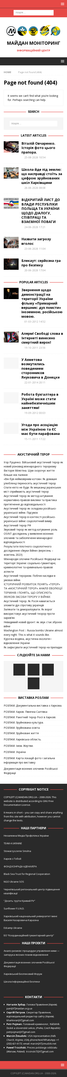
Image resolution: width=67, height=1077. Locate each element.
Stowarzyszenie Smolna (17, 851)
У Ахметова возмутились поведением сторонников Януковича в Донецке (40, 368)
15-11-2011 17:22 (34, 439)
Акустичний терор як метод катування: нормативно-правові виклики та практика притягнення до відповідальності (30, 500)
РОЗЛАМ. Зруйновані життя (21, 733)
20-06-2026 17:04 (34, 270)
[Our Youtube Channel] (19, 670)
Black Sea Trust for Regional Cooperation (27, 874)
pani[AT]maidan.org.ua (19, 1008)
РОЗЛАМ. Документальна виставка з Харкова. (33, 705)
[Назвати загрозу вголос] (11, 242)
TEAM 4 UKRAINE (13, 843)
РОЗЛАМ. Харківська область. (22, 739)
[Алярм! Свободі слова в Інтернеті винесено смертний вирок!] (11, 336)
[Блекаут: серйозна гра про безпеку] (11, 264)
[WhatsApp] (33, 683)
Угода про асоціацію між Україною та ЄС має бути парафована (40, 429)
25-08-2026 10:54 (34, 157)
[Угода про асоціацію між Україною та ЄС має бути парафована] (11, 428)
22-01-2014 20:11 (34, 382)
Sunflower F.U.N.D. (14, 908)
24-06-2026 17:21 (34, 227)
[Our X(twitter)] (48, 670)
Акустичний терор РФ (17, 525)
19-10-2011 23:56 (34, 347)
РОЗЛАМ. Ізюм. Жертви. (18, 745)
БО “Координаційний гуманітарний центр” (29, 935)
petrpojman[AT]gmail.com (21, 1032)
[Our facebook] (33, 670)
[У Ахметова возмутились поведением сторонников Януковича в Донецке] (11, 363)
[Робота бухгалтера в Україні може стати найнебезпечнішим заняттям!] (11, 398)
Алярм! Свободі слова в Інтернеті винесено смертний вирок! (42, 338)
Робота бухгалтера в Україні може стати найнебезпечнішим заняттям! (39, 401)
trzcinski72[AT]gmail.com (40, 1051)
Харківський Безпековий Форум (23, 974)
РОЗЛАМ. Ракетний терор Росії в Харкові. (30, 717)
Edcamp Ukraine (13, 928)
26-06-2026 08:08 (34, 188)
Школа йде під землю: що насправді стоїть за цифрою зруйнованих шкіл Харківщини (41, 176)
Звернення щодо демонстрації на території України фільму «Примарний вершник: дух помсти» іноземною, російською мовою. (42, 303)
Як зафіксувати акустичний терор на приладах (33, 647)
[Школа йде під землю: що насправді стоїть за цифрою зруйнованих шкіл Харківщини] (11, 173)
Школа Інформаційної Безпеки (22, 981)
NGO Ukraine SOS (14, 881)
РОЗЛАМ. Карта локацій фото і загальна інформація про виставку (29, 760)
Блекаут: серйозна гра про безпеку (41, 262)
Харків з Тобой (12, 858)
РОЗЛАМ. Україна (15, 752)
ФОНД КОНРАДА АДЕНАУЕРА (20, 866)
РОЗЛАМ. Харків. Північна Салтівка (25, 711)
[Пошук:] (34, 12)
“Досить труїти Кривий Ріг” (19, 900)
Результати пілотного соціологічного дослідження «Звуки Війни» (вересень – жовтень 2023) (28, 551)
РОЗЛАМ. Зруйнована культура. (24, 722)
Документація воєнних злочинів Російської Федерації (31, 771)
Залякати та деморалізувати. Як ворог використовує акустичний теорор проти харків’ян (29, 614)
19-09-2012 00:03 (34, 413)
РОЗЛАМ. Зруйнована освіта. (22, 727)
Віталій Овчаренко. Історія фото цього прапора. (38, 147)
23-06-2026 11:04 (34, 248)
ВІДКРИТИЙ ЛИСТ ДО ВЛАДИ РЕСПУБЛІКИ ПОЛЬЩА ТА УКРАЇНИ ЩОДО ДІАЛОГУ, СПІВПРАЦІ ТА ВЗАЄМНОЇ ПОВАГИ (40, 210)
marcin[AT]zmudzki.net (43, 1043)
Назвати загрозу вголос (36, 241)
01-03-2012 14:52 (34, 321)
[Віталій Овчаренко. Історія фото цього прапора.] (11, 147)
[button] (62, 4)
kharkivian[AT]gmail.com (20, 1020)
